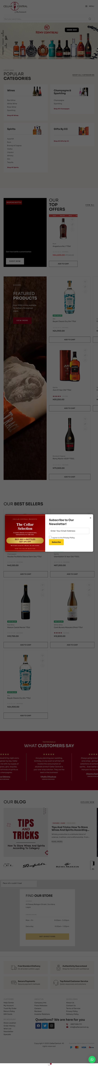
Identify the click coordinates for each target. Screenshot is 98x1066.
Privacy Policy (69, 538)
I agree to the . (63, 538)
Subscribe (56, 542)
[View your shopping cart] (49, 1065)
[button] (92, 1059)
